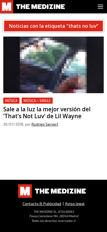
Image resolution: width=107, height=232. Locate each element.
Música (11, 100)
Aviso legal (75, 203)
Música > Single (37, 100)
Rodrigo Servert (45, 124)
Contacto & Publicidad (41, 203)
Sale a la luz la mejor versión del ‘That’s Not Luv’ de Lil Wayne (51, 104)
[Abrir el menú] (100, 6)
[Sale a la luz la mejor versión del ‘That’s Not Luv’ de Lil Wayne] (53, 65)
